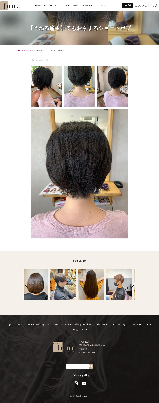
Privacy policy (81, 375)
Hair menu (101, 324)
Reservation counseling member (72, 324)
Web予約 (127, 5)
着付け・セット (72, 5)
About (150, 324)
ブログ (103, 5)
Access (86, 329)
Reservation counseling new (33, 324)
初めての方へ (40, 5)
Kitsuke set (136, 324)
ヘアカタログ (55, 5)
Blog (75, 329)
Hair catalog (118, 324)
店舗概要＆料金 (89, 5)
